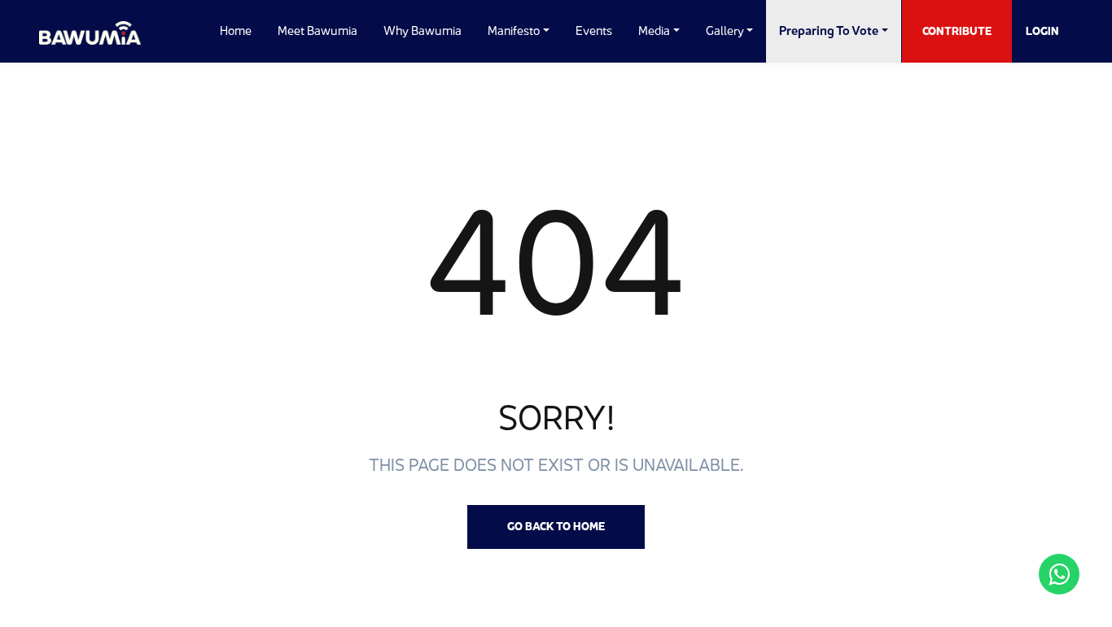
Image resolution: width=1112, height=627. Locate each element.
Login (1042, 30)
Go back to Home (556, 526)
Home (236, 30)
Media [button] (654, 30)
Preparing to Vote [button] (828, 30)
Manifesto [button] (514, 30)
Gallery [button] (725, 30)
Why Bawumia (422, 30)
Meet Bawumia (317, 30)
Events (594, 30)
